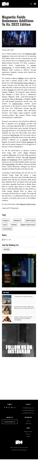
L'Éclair (26, 153)
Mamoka (25, 450)
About (28, 421)
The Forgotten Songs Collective (24, 83)
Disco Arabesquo (28, 142)
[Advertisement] (19, 379)
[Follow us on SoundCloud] (11, 407)
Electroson (5, 137)
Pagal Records (14, 135)
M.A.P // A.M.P (31, 99)
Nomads (28, 434)
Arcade (28, 436)
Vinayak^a (11, 90)
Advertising (28, 423)
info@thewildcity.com (28, 408)
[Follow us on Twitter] (7, 407)
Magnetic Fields (28, 431)
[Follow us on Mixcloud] (14, 407)
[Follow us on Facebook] (5, 407)
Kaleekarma (13, 160)
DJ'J (23, 126)
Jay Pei (32, 108)
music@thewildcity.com (28, 410)
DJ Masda (22, 124)
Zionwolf (25, 140)
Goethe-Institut (17, 104)
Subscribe (6, 249)
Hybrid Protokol (30, 220)
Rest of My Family (16, 99)
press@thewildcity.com (28, 413)
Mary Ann (12, 155)
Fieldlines (21, 78)
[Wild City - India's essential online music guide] (5, 4)
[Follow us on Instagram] (9, 407)
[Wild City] (19, 442)
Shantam (13, 224)
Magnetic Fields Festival (27, 204)
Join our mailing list (9, 422)
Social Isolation (10, 164)
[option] (19, 270)
